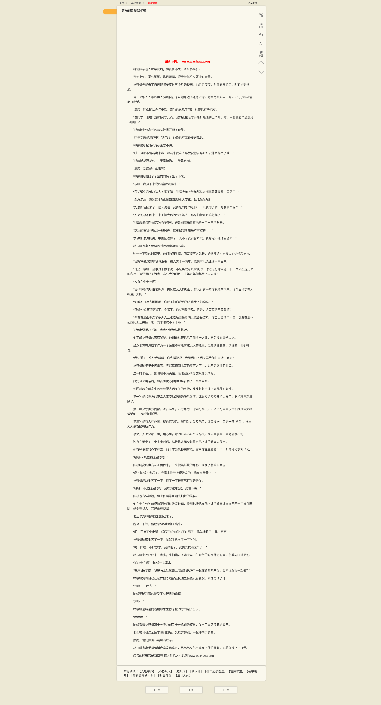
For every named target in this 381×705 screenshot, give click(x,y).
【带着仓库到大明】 (143, 675)
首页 (121, 3)
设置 (261, 55)
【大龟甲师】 (147, 671)
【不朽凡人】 (165, 671)
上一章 (157, 689)
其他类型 (136, 3)
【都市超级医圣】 (216, 671)
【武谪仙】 (196, 671)
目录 (191, 689)
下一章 (226, 689)
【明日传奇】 (166, 675)
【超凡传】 (182, 671)
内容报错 (252, 2)
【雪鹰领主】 (237, 671)
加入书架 (261, 15)
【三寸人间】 (184, 675)
